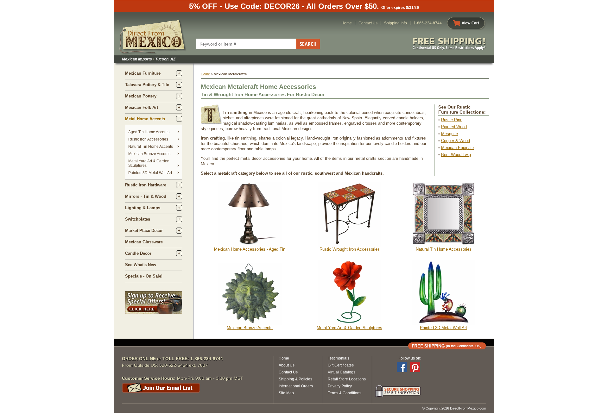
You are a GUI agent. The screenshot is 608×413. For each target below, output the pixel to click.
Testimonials (338, 358)
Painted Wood (454, 126)
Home (346, 23)
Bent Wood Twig (456, 154)
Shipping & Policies (295, 379)
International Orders (296, 386)
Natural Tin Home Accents (150, 146)
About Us (286, 365)
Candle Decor (138, 253)
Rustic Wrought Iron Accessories (350, 249)
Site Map (286, 393)
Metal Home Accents (145, 118)
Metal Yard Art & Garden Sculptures (349, 327)
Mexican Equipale (457, 147)
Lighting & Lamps (142, 207)
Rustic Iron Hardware (145, 185)
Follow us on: (409, 358)
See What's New (140, 264)
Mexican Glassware (144, 242)
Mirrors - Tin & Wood (145, 196)
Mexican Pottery (140, 96)
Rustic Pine (451, 119)
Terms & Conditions (344, 393)
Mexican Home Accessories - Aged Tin (249, 249)
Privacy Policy (340, 386)
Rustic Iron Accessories (148, 139)
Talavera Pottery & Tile (147, 84)
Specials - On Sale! (143, 276)
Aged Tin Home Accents (148, 132)
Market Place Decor (144, 230)
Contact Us (367, 23)
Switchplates (137, 219)
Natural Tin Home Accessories (444, 249)
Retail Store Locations (347, 379)
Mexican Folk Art (141, 107)
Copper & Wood (455, 140)
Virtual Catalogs (341, 372)
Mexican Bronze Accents (149, 154)
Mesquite (449, 133)
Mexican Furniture (143, 73)
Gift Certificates (341, 365)
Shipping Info (395, 23)
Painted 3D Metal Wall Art (150, 173)
